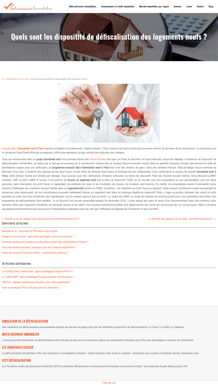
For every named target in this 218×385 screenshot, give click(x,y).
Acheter (178, 6)
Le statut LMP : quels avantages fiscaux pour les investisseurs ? (38, 276)
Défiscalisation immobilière (82, 6)
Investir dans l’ (23, 148)
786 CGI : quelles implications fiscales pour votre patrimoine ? (36, 282)
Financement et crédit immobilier (118, 6)
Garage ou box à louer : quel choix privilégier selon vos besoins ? (38, 236)
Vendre (200, 6)
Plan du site (109, 382)
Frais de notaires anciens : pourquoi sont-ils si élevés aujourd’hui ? (39, 247)
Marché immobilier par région (154, 6)
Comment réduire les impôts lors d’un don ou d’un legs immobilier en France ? (45, 241)
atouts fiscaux (98, 159)
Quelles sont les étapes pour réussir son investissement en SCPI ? (42, 218)
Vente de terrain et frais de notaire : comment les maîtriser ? (35, 252)
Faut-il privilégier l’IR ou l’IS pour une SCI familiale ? (30, 287)
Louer (189, 6)
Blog (211, 6)
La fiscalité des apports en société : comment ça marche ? (180, 218)
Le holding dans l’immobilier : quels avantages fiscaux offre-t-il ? (38, 271)
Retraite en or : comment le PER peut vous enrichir (30, 231)
